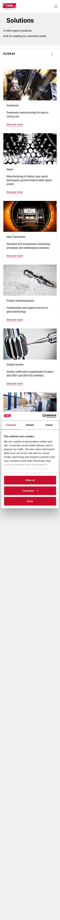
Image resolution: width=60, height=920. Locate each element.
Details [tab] (30, 425)
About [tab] (49, 425)
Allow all (30, 480)
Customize (28, 490)
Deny (30, 501)
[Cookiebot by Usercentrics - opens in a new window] (42, 416)
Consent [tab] (11, 425)
